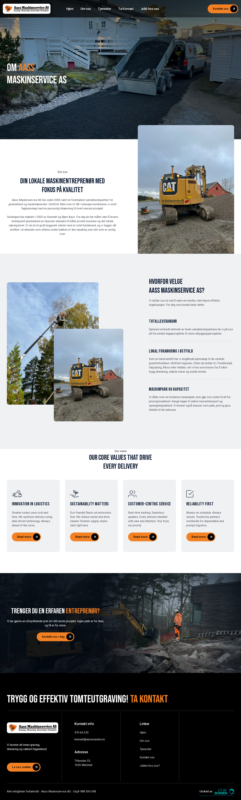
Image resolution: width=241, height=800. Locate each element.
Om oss (144, 740)
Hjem (143, 732)
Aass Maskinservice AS (56, 791)
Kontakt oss (147, 757)
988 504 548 (88, 791)
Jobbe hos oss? (150, 765)
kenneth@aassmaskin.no (89, 739)
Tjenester (145, 749)
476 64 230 (81, 732)
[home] (26, 9)
